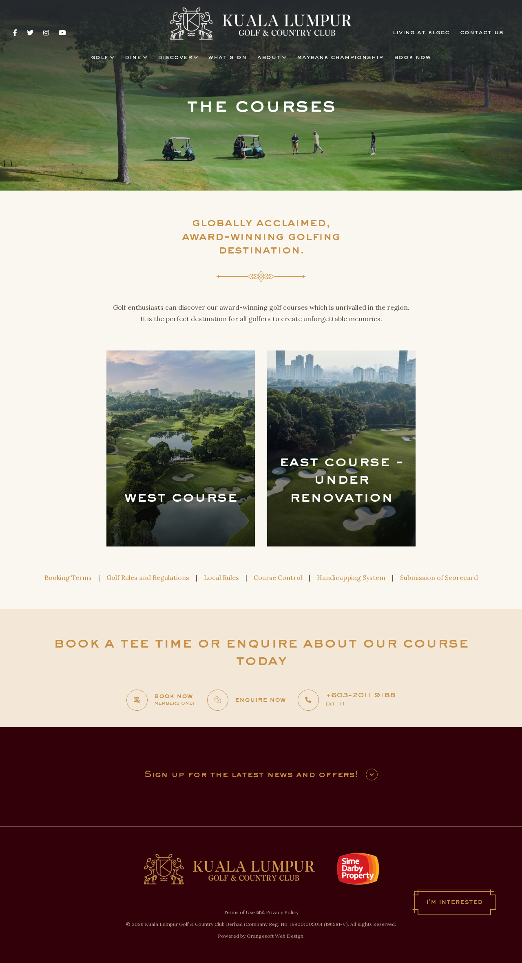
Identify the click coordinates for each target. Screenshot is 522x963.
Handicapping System (351, 577)
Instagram (46, 32)
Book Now (412, 57)
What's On (227, 57)
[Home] (261, 24)
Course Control (278, 577)
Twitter (30, 32)
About (269, 57)
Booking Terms (68, 577)
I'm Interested (454, 902)
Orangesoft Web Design (275, 936)
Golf (99, 57)
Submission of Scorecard (439, 577)
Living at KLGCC (421, 32)
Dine (133, 57)
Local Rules (221, 577)
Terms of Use (239, 912)
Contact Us (482, 32)
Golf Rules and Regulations (147, 577)
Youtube (62, 32)
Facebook (15, 32)
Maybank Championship (340, 57)
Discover (175, 57)
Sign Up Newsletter (372, 774)
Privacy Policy (282, 912)
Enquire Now (260, 700)
